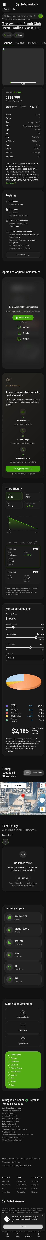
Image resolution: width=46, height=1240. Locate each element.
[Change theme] (14, 9)
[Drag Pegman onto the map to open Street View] (42, 809)
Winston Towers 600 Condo (12, 1137)
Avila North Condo (9, 1113)
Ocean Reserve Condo (10, 1127)
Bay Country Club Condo (11, 1119)
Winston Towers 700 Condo (12, 1140)
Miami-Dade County (16, 1158)
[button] (8, 517)
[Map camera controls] (42, 800)
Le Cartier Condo (9, 1124)
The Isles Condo (8, 1132)
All (6, 841)
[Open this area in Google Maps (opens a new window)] (5, 813)
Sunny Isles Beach (32, 1158)
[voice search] (34, 16)
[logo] (27, 4)
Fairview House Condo (10, 1121)
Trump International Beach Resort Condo (17, 1135)
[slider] (13, 627)
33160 (28, 19)
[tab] (8, 43)
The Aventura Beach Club (21, 23)
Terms (43, 814)
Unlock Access (24, 317)
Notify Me (24, 878)
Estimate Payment (13, 101)
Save (9, 35)
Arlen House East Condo (11, 1111)
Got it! (23, 1227)
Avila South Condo (9, 1116)
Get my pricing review (21, 469)
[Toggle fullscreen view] (42, 785)
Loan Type (9, 653)
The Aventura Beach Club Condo (14, 1129)
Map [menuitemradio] (6, 785)
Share (20, 35)
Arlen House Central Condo (12, 1108)
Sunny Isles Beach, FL (17, 19)
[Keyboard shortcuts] (18, 814)
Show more (20, 255)
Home (4, 1158)
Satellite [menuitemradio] (18, 785)
